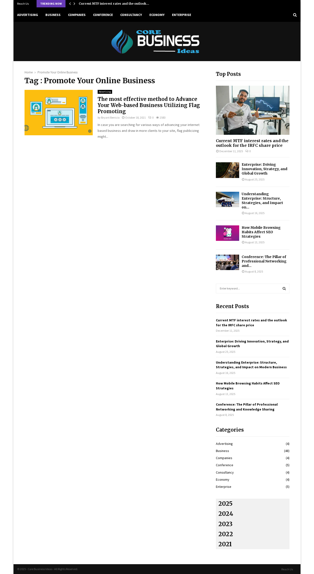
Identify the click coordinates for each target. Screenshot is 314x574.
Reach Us (23, 3)
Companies (77, 15)
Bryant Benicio (110, 117)
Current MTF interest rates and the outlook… (114, 3)
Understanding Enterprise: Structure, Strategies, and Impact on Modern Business (251, 364)
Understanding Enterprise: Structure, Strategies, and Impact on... (262, 200)
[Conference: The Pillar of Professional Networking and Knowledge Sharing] (227, 262)
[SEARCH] (284, 288)
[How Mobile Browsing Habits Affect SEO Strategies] (227, 233)
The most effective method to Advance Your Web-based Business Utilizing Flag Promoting (149, 105)
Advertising (27, 15)
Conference (103, 15)
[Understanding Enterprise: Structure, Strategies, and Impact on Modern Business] (227, 199)
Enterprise (181, 15)
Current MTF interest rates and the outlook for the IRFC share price (252, 143)
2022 (225, 534)
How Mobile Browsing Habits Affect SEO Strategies (261, 232)
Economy (157, 15)
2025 (225, 503)
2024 (225, 514)
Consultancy (131, 15)
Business (53, 15)
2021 (225, 544)
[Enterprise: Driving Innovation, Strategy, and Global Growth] (227, 170)
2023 (225, 524)
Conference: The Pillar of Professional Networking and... (264, 261)
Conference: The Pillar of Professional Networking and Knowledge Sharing (247, 406)
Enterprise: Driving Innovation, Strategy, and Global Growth (264, 169)
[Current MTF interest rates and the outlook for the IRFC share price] (252, 110)
